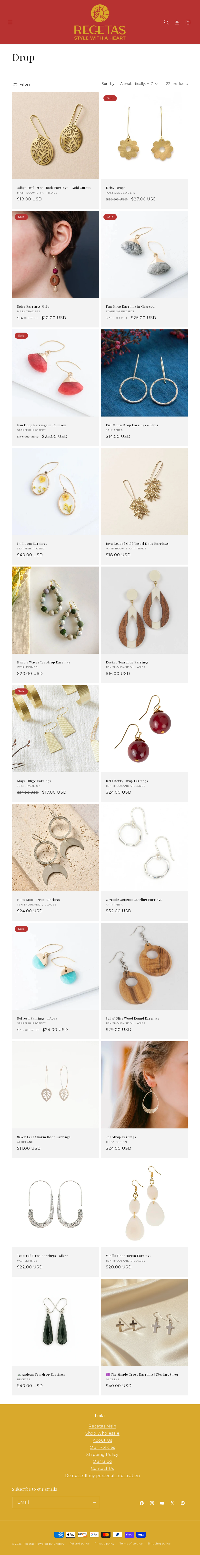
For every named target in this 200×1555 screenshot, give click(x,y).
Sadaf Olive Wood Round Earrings (132, 1018)
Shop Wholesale (102, 1433)
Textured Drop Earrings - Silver (42, 1256)
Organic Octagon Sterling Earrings (134, 900)
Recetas (29, 1543)
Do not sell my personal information (102, 1475)
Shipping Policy (102, 1454)
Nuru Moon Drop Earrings (38, 900)
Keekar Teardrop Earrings (127, 662)
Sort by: (108, 83)
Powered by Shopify (50, 1543)
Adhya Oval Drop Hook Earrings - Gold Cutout (54, 188)
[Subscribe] (94, 1502)
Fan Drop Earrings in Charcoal (130, 306)
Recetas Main (102, 1426)
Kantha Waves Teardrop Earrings (43, 662)
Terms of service (131, 1543)
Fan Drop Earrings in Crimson (41, 425)
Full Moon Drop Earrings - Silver (132, 425)
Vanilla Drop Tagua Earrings (128, 1256)
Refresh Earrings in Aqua (37, 1018)
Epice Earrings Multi (33, 306)
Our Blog (102, 1461)
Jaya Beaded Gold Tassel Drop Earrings (137, 543)
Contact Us (102, 1468)
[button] (10, 22)
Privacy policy (104, 1543)
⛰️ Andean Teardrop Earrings (41, 1374)
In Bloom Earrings (32, 543)
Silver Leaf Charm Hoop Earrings (44, 1137)
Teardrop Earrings (121, 1137)
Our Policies (102, 1447)
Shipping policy (159, 1543)
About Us (102, 1440)
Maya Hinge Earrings (34, 781)
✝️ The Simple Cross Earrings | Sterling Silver (142, 1374)
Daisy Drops (116, 188)
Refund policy (80, 1543)
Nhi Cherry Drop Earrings (127, 781)
